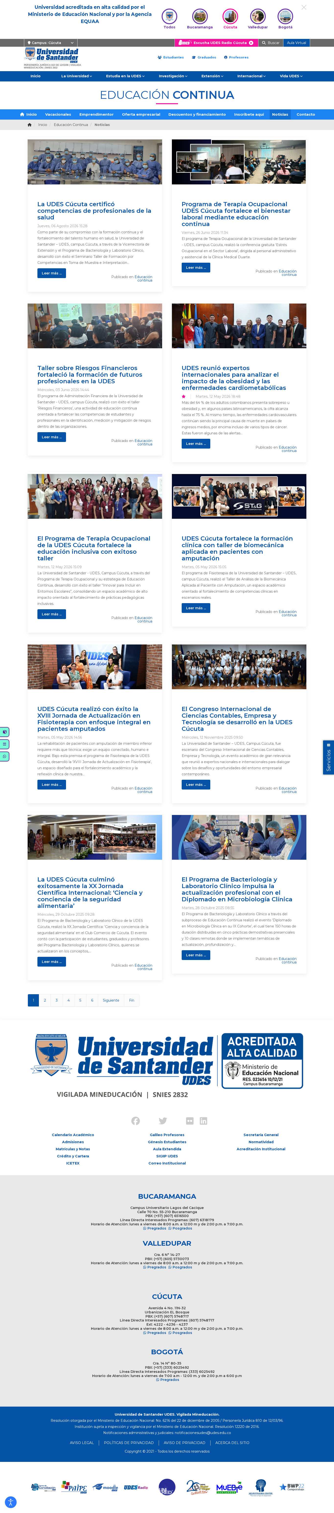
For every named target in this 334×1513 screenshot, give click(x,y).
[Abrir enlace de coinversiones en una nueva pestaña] (291, 1487)
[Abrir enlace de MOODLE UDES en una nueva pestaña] (74, 1487)
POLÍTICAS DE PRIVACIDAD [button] (129, 1443)
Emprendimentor (96, 114)
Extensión (210, 76)
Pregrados (156, 1228)
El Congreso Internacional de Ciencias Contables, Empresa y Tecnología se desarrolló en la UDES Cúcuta (237, 718)
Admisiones (73, 1142)
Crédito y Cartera (73, 1156)
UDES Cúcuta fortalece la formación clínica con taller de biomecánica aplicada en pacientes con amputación (237, 548)
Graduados (206, 57)
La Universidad (75, 76)
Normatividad (261, 1142)
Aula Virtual (296, 43)
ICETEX (72, 1163)
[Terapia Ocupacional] (239, 161)
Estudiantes (173, 57)
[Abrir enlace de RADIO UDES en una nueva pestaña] (105, 1487)
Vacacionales (58, 114)
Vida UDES (289, 76)
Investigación (171, 76)
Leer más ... (52, 273)
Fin (131, 1000)
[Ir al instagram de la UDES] (146, 1117)
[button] (11, 1502)
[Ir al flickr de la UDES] (187, 1122)
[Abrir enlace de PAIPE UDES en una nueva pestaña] (43, 1487)
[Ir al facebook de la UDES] (132, 1122)
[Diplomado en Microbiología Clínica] (239, 837)
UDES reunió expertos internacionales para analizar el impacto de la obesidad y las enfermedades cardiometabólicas (234, 377)
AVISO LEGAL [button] (82, 1443)
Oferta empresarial (141, 114)
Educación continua (143, 278)
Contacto (306, 114)
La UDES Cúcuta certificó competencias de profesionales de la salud (94, 210)
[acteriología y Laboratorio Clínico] (95, 161)
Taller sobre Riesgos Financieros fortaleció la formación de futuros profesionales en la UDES (89, 374)
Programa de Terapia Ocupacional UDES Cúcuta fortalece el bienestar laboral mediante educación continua (236, 213)
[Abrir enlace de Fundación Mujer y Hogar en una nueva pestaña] (167, 1487)
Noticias (280, 114)
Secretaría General (261, 1135)
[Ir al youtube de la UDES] (173, 1117)
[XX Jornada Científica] (95, 837)
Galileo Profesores (167, 1135)
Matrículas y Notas (73, 1149)
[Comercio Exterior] (239, 666)
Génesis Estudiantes (167, 1142)
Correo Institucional (167, 1163)
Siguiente (111, 1000)
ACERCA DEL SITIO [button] (232, 1443)
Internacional (249, 76)
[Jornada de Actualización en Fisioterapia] (95, 666)
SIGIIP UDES (167, 1156)
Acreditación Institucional (261, 1149)
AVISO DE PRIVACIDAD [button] (184, 1443)
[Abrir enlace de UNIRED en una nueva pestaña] (136, 1487)
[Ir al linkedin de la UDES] (201, 1122)
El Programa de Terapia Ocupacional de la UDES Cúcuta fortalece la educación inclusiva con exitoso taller (93, 548)
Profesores (238, 57)
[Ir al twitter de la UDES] (160, 1122)
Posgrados (182, 1228)
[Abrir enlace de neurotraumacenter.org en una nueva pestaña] (229, 1487)
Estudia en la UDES (123, 76)
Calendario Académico (73, 1135)
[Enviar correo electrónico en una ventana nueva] (203, 1433)
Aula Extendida (167, 1149)
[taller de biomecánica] (239, 496)
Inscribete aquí (249, 114)
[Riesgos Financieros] (95, 326)
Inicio (36, 76)
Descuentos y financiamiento (197, 114)
